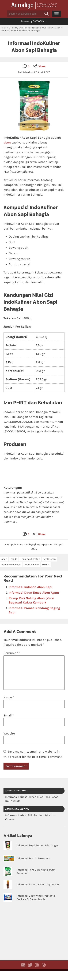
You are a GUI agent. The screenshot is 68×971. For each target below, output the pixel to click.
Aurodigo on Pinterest (43, 965)
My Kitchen (20, 28)
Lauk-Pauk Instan (44, 28)
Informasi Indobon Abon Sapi (30, 587)
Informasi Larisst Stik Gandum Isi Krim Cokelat (30, 817)
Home (3, 28)
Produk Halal (32, 564)
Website (9, 733)
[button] (46, 14)
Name (8, 697)
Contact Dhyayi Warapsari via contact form (23, 965)
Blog (11, 28)
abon (7, 142)
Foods (31, 28)
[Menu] (56, 13)
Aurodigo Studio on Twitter (30, 965)
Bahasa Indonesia (11, 564)
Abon (57, 28)
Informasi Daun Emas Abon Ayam (34, 592)
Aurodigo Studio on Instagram (37, 965)
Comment (11, 653)
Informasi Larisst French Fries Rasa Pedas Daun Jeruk (31, 799)
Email (8, 715)
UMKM (46, 564)
